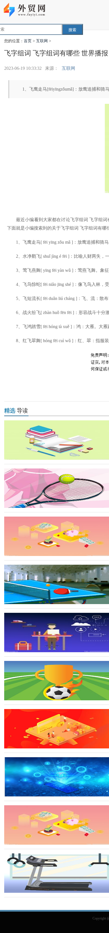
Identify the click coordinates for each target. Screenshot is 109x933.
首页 (28, 41)
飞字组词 (44, 382)
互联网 (42, 41)
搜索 (72, 30)
